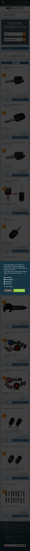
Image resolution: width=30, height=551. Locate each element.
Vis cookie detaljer (8, 286)
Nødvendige (8, 277)
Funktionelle (8, 281)
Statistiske (8, 284)
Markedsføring (9, 279)
